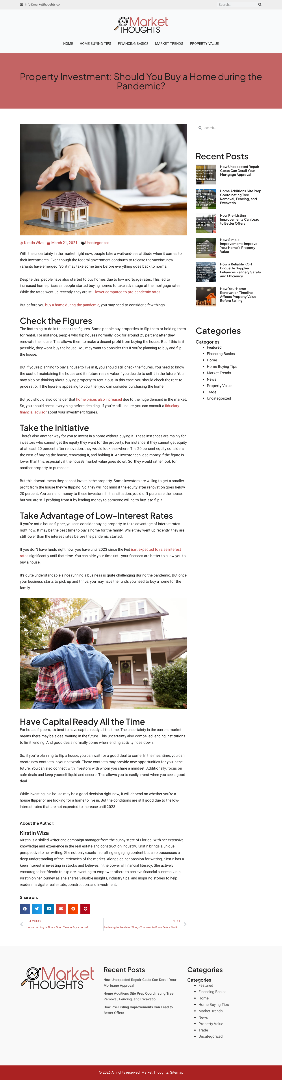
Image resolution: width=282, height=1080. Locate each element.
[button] (25, 909)
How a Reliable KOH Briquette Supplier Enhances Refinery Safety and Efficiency (240, 270)
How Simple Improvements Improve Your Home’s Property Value (238, 245)
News (211, 379)
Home (68, 43)
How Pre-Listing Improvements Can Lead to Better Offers (239, 219)
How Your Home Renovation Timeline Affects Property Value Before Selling (238, 294)
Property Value (204, 43)
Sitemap (176, 1072)
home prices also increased (99, 399)
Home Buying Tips (95, 43)
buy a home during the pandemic (72, 305)
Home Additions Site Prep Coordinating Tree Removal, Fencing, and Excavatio (240, 197)
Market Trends (169, 43)
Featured (214, 347)
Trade (211, 392)
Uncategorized (97, 243)
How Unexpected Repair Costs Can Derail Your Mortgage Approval (239, 170)
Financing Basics (133, 43)
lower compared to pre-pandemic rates (127, 292)
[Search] (260, 4)
